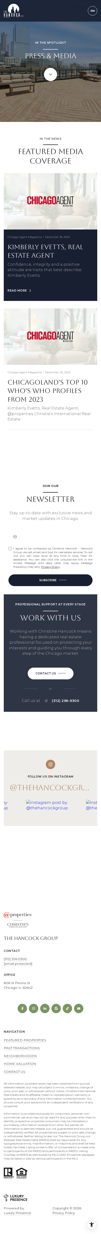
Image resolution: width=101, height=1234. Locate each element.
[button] (51, 673)
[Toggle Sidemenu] (92, 11)
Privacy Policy (50, 566)
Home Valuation (20, 1064)
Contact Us (14, 1072)
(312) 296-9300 (65, 700)
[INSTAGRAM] (33, 1008)
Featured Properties (25, 1040)
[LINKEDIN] (45, 1008)
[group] (54, 835)
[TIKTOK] (67, 1008)
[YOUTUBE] (78, 1008)
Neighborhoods (20, 1056)
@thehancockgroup (55, 787)
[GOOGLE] (56, 1008)
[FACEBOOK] (22, 1008)
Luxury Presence (17, 1213)
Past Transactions (22, 1048)
